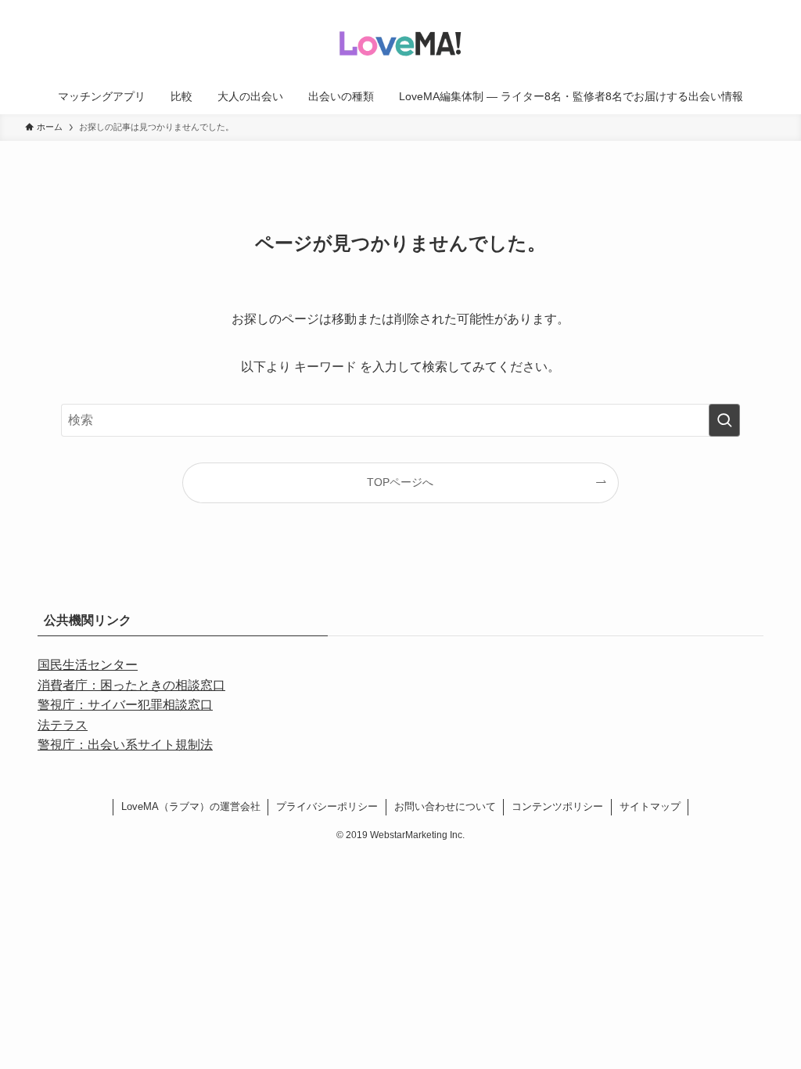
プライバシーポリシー (327, 806)
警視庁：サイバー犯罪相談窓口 (125, 704)
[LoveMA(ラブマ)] (400, 42)
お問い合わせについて (445, 806)
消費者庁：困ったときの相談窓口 (131, 685)
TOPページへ (400, 482)
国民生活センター (88, 664)
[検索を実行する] (724, 420)
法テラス (63, 725)
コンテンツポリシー (557, 806)
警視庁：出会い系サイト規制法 (125, 744)
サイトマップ (650, 806)
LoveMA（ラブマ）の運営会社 (190, 806)
